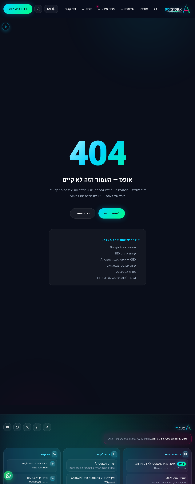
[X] (27, 427)
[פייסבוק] (47, 427)
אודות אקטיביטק (126, 272)
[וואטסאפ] (17, 427)
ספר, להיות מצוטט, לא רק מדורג (169, 438)
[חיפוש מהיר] (38, 9)
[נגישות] (6, 26)
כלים (89, 9)
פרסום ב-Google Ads (123, 247)
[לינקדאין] (37, 427)
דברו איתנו (83, 213)
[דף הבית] (155, 9)
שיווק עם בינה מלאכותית (121, 266)
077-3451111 (18, 9)
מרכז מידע (108, 9)
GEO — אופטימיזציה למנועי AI (118, 259)
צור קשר (70, 9)
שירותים (129, 9)
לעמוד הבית (112, 213)
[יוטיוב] (7, 427)
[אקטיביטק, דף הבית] (177, 9)
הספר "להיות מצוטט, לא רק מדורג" (116, 278)
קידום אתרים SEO (125, 253)
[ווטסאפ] (8, 474)
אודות (144, 9)
